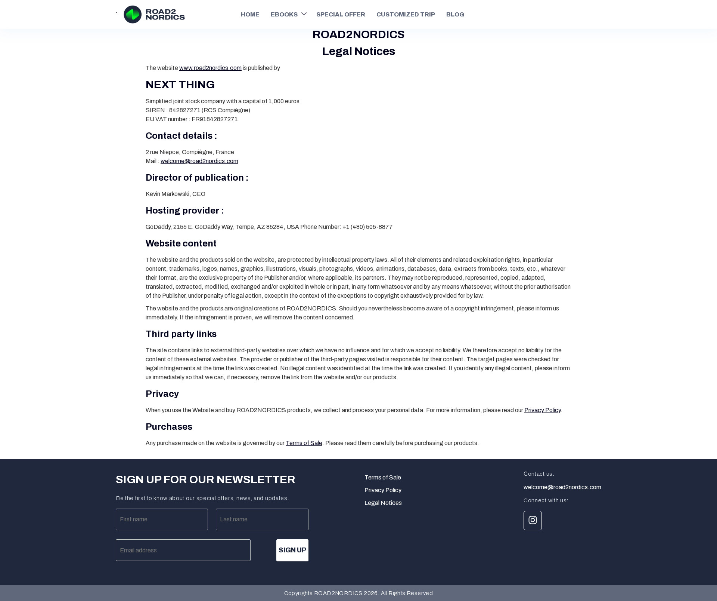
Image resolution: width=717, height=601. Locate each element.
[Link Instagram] (533, 520)
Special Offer (340, 14)
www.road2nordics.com (210, 68)
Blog (455, 14)
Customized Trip (405, 14)
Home (250, 14)
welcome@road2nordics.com (199, 161)
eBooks (284, 14)
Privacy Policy (542, 410)
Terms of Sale (304, 443)
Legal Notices (383, 503)
